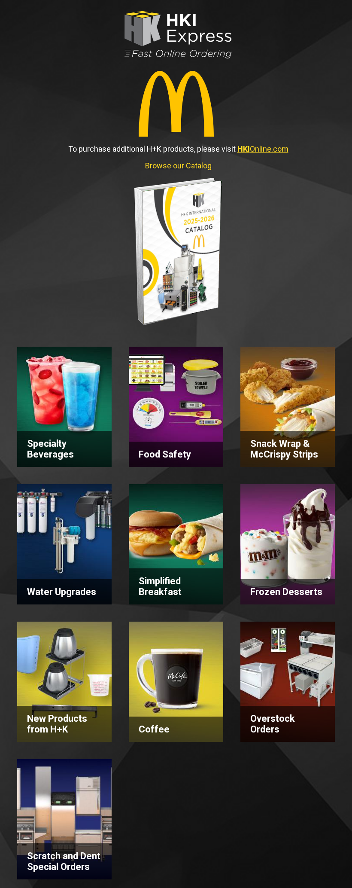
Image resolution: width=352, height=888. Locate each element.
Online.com (262, 148)
